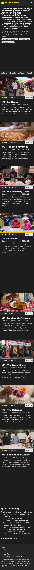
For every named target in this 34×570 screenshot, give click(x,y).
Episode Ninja (19, 556)
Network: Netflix (24, 39)
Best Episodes (4, 73)
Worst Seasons (29, 73)
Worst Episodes (13, 73)
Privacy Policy (6, 554)
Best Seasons (21, 73)
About (3, 550)
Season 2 (5, 321)
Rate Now (29, 97)
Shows (3, 547)
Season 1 (5, 104)
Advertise (4, 552)
